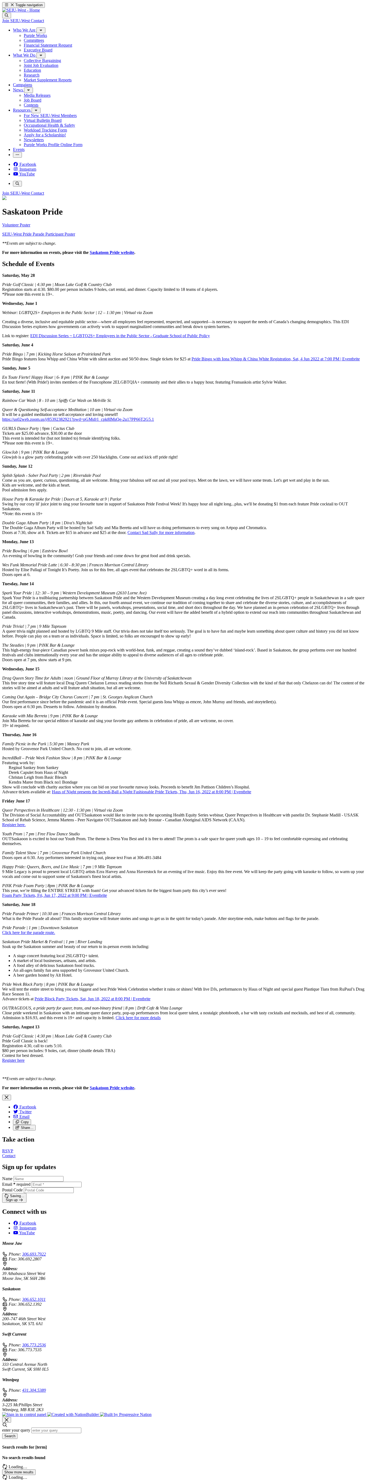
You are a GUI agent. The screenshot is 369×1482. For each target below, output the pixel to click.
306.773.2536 (34, 1345)
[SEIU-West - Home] (21, 10)
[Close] (6, 1097)
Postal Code (12, 1190)
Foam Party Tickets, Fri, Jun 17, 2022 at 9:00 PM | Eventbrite (54, 895)
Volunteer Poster (16, 225)
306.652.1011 (34, 1299)
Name (7, 1178)
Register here (13, 1060)
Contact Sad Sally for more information (161, 532)
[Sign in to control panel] (24, 1414)
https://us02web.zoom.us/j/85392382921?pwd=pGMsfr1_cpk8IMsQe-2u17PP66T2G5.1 (78, 419)
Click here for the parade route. (28, 932)
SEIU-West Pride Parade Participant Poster (38, 234)
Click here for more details (138, 1017)
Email (16, 1184)
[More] (40, 30)
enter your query (16, 1430)
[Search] (6, 15)
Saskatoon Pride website (112, 252)
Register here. (14, 824)
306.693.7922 (34, 1254)
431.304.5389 (34, 1390)
